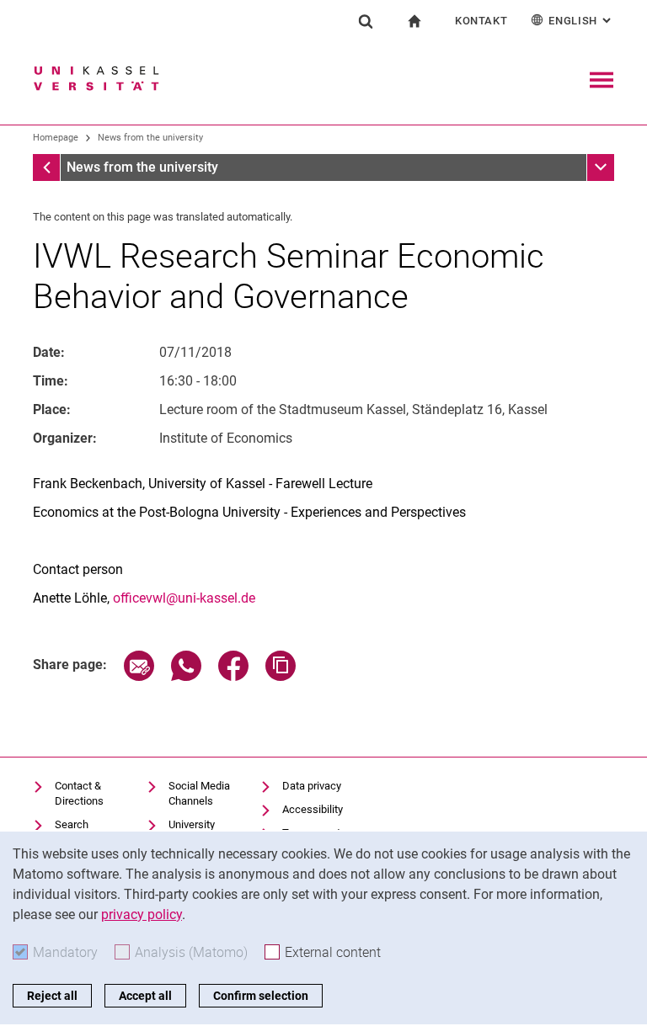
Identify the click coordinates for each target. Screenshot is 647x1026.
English (581, 20)
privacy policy (141, 914)
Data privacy (311, 785)
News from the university (150, 137)
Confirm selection (260, 995)
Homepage (55, 137)
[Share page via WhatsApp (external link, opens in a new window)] (186, 676)
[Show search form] (365, 21)
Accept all (145, 995)
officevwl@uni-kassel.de (184, 598)
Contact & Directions (79, 793)
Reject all (52, 995)
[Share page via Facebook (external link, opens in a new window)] (233, 676)
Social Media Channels (199, 793)
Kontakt (481, 20)
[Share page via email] (139, 676)
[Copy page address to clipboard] (280, 676)
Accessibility (312, 809)
